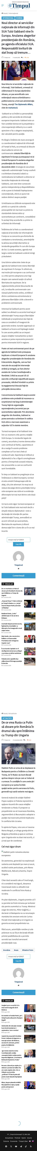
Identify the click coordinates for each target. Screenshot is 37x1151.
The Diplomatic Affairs (23, 104)
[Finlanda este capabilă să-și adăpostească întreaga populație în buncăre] (29, 662)
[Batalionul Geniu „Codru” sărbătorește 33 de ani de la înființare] (29, 616)
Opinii (23, 1138)
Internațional (13, 13)
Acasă (5, 13)
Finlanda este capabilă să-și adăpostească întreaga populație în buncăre (12, 661)
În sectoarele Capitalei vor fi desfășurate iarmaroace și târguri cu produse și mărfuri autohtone (12, 651)
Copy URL (18, 544)
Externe (6, 1141)
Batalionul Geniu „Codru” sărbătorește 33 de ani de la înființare (10, 616)
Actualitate (9, 1138)
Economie (13, 1141)
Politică (17, 1138)
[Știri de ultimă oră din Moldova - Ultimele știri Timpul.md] (18, 5)
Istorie (29, 1138)
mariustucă (12, 107)
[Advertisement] (18, 688)
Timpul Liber (23, 1141)
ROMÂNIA (19, 18)
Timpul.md (18, 565)
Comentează (18, 575)
